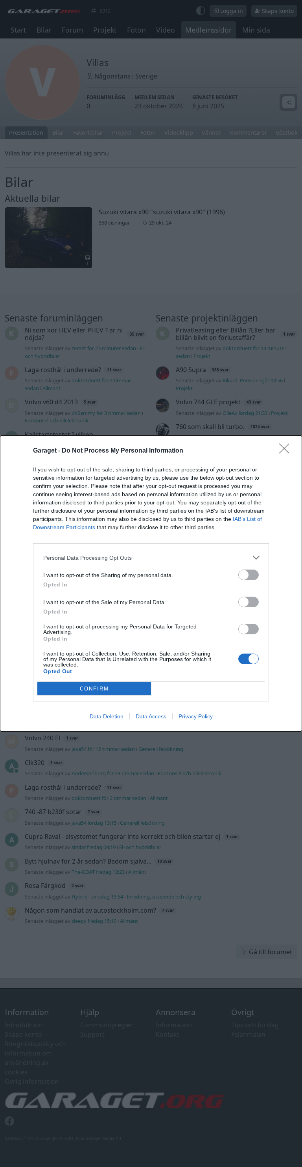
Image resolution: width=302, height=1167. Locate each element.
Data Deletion (106, 716)
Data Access (151, 716)
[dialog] (151, 583)
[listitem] (151, 557)
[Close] (286, 451)
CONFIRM (94, 689)
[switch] (248, 575)
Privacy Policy (196, 716)
